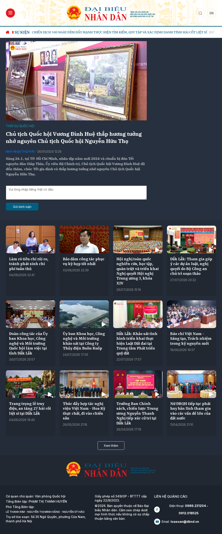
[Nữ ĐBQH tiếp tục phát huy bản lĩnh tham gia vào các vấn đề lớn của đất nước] (191, 384)
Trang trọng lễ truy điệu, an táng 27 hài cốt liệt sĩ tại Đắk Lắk (30, 408)
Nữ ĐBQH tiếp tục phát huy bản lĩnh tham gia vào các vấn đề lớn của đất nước (190, 410)
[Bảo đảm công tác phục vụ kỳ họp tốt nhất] (84, 239)
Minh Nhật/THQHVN (20, 151)
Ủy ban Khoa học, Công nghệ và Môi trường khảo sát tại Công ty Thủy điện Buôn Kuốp (84, 341)
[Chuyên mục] (10, 13)
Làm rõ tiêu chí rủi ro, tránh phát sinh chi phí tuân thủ (28, 264)
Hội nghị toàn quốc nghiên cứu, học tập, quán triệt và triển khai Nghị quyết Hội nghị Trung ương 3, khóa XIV (137, 271)
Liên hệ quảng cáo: (171, 496)
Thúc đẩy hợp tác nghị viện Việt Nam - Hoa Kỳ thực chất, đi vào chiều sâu (84, 410)
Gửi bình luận (22, 207)
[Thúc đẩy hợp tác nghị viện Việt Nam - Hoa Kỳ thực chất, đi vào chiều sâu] (84, 384)
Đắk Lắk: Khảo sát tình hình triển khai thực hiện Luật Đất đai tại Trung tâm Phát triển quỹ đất (136, 343)
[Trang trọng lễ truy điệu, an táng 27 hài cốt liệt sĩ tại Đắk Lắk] (30, 384)
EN (212, 13)
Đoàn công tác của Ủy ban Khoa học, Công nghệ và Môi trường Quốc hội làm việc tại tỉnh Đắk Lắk (28, 343)
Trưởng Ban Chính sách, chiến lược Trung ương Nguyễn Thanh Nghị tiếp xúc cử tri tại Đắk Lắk (137, 413)
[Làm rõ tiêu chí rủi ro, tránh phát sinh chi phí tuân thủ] (30, 239)
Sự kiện (22, 32)
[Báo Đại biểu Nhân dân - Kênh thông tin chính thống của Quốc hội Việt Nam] (111, 13)
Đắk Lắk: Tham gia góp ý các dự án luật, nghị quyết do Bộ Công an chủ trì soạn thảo (191, 266)
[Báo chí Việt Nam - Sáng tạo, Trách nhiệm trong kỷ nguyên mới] (191, 314)
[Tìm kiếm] (200, 13)
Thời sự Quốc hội (20, 126)
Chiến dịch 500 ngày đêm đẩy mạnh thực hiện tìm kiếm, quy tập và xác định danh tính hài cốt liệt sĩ (119, 32)
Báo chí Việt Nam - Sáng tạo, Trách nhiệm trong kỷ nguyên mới (191, 339)
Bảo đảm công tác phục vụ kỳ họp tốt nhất (83, 261)
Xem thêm (111, 445)
